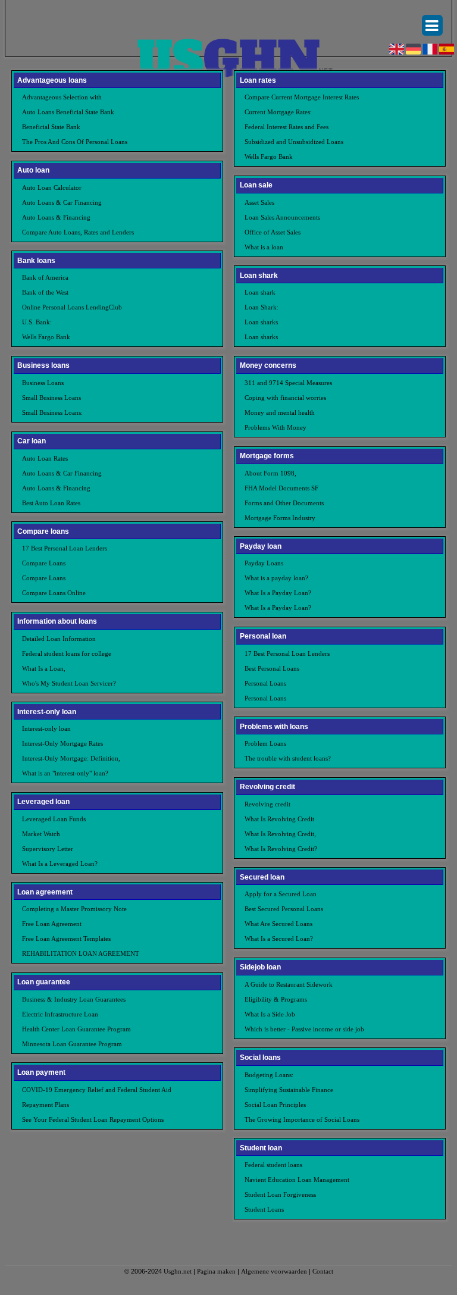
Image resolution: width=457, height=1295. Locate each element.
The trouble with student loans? (288, 758)
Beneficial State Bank (51, 126)
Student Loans (264, 1209)
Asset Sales (259, 202)
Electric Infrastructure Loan (60, 1014)
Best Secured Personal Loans (284, 908)
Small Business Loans (51, 397)
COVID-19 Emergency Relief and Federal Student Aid (96, 1089)
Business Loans (43, 382)
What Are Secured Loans (278, 923)
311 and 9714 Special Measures (288, 382)
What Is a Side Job (270, 1014)
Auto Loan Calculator (52, 187)
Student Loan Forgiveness (280, 1194)
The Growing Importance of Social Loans (302, 1119)
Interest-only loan (46, 728)
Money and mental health (280, 412)
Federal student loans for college (66, 653)
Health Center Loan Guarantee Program (76, 1029)
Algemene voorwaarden (274, 1271)
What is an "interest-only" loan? (65, 773)
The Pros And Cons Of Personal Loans (74, 141)
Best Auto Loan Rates (51, 502)
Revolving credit (267, 804)
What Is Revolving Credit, (280, 833)
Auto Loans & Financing (56, 217)
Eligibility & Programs (276, 999)
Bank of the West (45, 292)
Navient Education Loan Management (297, 1179)
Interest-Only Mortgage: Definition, (71, 758)
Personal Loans (265, 683)
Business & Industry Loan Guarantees (74, 999)
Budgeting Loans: (269, 1074)
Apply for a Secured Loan (281, 893)
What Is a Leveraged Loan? (60, 863)
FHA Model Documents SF (281, 488)
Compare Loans (43, 563)
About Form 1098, (270, 473)
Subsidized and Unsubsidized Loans (294, 141)
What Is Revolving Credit (279, 818)
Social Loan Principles (275, 1104)
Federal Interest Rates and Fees (286, 126)
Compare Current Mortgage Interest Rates (302, 97)
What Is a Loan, (43, 668)
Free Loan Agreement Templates (66, 938)
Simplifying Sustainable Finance (289, 1089)
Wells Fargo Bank (46, 336)
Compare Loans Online (54, 592)
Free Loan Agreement (52, 923)
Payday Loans (264, 563)
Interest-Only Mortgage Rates (62, 743)
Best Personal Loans (272, 668)
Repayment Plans (45, 1104)
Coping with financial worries (285, 397)
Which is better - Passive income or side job (304, 1029)
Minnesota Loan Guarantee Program (72, 1043)
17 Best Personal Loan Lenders (64, 548)
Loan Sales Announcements (282, 217)
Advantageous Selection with (62, 97)
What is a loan (264, 247)
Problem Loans (265, 743)
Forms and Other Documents (284, 502)
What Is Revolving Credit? (281, 848)
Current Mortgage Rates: (278, 111)
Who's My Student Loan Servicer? (69, 683)
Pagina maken (216, 1271)
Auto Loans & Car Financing (62, 202)
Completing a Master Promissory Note (74, 908)
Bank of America (45, 277)
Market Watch (41, 833)
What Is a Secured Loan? (279, 938)
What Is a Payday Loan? (278, 592)
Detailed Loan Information (59, 638)
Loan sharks (261, 322)
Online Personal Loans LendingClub (72, 307)
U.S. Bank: (37, 322)
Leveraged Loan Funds (54, 818)
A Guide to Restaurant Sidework (289, 984)
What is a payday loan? (276, 577)
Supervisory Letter (47, 848)
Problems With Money (275, 427)
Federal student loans (273, 1164)
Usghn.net (178, 1271)
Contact (322, 1271)
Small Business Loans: (52, 412)
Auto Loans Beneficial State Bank (68, 111)
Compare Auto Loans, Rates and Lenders (78, 232)
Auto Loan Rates (45, 458)
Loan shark (260, 292)
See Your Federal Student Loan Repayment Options (93, 1119)
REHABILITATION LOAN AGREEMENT (80, 953)
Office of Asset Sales (273, 232)
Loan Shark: (261, 307)
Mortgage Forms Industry (280, 517)
